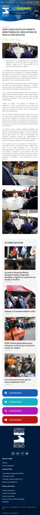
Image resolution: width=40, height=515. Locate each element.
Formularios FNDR (8, 476)
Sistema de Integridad (9, 493)
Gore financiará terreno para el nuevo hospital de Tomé (18, 380)
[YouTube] (37, 2)
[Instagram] (34, 2)
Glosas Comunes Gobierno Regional (13, 499)
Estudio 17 (16, 513)
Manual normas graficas (9, 482)
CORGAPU (5, 502)
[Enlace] (5, 11)
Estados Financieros (8, 490)
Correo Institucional (8, 496)
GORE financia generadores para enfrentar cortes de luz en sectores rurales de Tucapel (20, 345)
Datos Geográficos (8, 465)
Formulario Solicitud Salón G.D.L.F (12, 479)
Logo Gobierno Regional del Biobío (13, 473)
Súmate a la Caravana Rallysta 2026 (20, 311)
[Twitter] (31, 2)
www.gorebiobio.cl (8, 149)
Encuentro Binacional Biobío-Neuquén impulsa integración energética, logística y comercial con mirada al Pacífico (20, 276)
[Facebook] (28, 2)
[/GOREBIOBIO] (7, 393)
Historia (4, 463)
